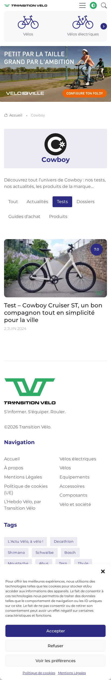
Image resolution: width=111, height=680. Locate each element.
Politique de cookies (39, 673)
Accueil (15, 115)
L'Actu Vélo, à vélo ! (25, 541)
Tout (13, 201)
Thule (83, 563)
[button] (103, 571)
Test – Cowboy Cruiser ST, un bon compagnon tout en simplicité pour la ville (53, 312)
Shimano (16, 552)
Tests (62, 201)
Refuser (55, 645)
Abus (43, 563)
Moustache (18, 563)
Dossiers (86, 201)
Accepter (55, 630)
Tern (63, 563)
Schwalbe (45, 552)
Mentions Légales (72, 673)
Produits (58, 216)
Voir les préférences (56, 660)
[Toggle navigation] (82, 5)
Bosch (70, 552)
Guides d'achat (24, 216)
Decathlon (64, 541)
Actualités (37, 201)
